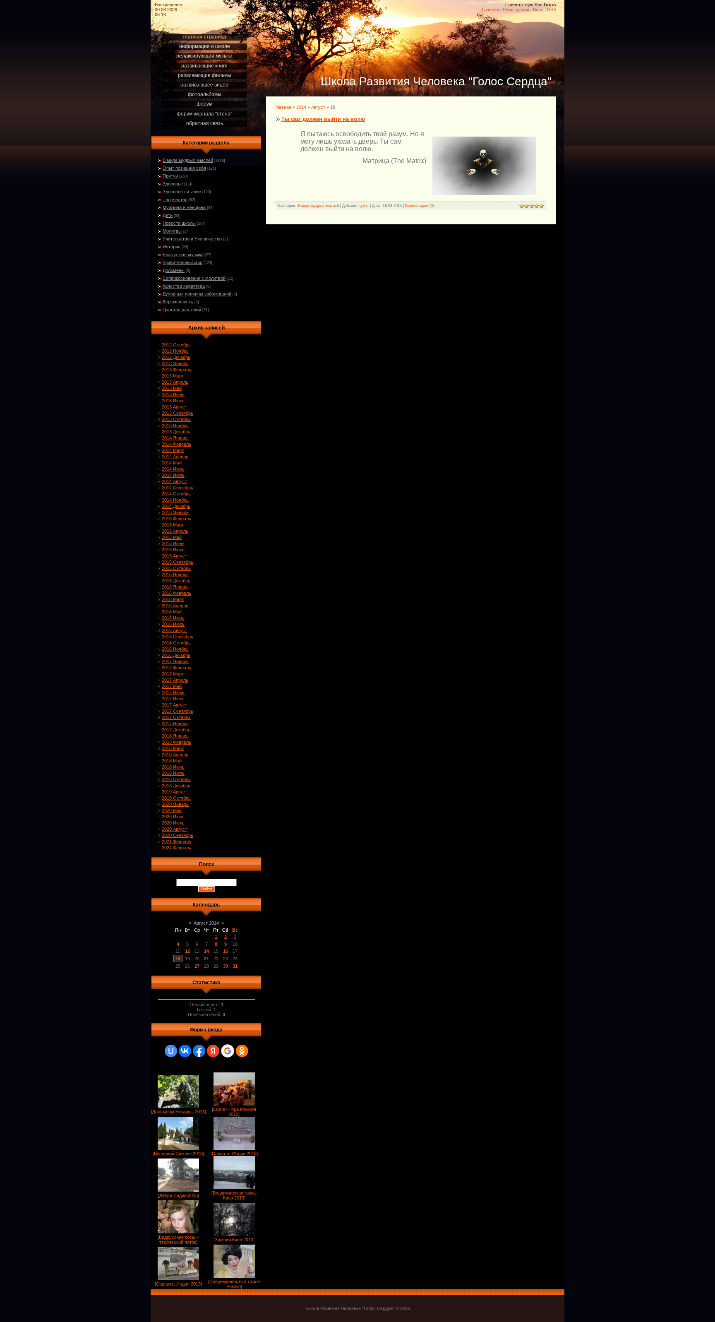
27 (196, 966)
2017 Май (172, 686)
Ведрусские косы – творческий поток (179, 1240)
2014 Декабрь (176, 506)
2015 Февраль (176, 518)
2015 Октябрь (176, 568)
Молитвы (172, 230)
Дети (168, 215)
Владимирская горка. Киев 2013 (235, 1195)
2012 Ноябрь (175, 351)
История (171, 246)
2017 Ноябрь (175, 723)
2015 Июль (173, 549)
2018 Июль (173, 773)
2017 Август (174, 704)
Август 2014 (206, 923)
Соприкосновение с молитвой (194, 278)
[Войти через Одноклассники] (242, 1051)
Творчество (175, 199)
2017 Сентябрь (177, 711)
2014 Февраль (176, 444)
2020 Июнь (173, 816)
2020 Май (172, 810)
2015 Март (173, 524)
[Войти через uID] (171, 1051)
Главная (490, 9)
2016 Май (172, 611)
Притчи (170, 175)
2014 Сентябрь (177, 487)
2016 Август (174, 630)
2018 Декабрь (176, 785)
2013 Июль (173, 400)
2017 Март (173, 673)
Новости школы (179, 223)
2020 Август (174, 829)
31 (235, 966)
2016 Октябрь (176, 642)
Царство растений (182, 309)
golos (364, 206)
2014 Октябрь (176, 493)
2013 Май (172, 388)
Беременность (178, 301)
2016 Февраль (176, 593)
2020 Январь (175, 804)
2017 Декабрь (176, 729)
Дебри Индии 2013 (178, 1195)
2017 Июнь (173, 692)
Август (318, 107)
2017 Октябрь (176, 717)
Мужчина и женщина (184, 207)
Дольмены (174, 270)
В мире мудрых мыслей (188, 160)
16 (225, 951)
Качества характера (184, 286)
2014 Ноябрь (175, 500)
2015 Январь (175, 512)
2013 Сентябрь (177, 413)
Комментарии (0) (419, 206)
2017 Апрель (175, 680)
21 (206, 958)
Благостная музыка (183, 254)
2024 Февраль (176, 847)
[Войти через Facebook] (199, 1051)
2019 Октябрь (176, 798)
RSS (551, 9)
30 (225, 966)
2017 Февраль (176, 667)
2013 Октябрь (176, 419)
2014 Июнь (173, 468)
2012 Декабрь (176, 357)
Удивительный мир (182, 262)
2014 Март (173, 450)
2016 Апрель (175, 605)
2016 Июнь (173, 617)
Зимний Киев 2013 (234, 1239)
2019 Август (174, 791)
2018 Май (172, 760)
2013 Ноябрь (175, 425)
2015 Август (174, 555)
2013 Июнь (173, 394)
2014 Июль (173, 475)
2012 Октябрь (176, 344)
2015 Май (172, 537)
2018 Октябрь (176, 779)
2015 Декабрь (176, 580)
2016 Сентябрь (177, 636)
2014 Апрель (175, 456)
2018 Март (173, 748)
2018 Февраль (176, 742)
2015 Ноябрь (175, 574)
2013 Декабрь (176, 431)
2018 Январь (175, 735)
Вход (538, 9)
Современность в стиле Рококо (234, 1284)
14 (206, 951)
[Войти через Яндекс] (213, 1051)
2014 (301, 107)
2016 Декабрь (176, 655)
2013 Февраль (176, 369)
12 (187, 951)
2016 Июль (173, 624)
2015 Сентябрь (177, 562)
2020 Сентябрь (177, 835)
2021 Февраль (176, 841)
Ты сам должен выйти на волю (323, 119)
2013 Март (173, 375)
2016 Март (173, 599)
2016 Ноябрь (175, 649)
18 (177, 958)
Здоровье (173, 183)
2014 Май (172, 462)
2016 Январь (175, 586)
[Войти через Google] (227, 1051)
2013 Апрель (175, 382)
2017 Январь (175, 661)
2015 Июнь (173, 543)
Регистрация (516, 9)
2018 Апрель (175, 754)
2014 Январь (175, 437)
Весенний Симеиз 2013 (178, 1153)
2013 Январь (175, 363)
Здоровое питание (182, 191)
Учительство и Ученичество (192, 238)
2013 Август (174, 406)
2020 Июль (173, 822)
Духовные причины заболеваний (197, 293)
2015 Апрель (175, 531)
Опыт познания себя (184, 168)
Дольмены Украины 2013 (178, 1111)
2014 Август (174, 481)
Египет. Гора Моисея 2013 (234, 1112)
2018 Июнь (173, 766)
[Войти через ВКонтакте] (185, 1051)
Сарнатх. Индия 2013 (234, 1153)
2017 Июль (173, 698)
